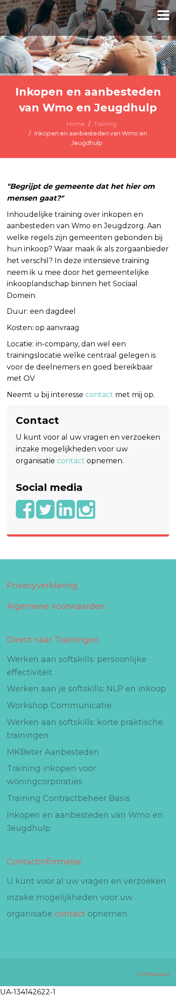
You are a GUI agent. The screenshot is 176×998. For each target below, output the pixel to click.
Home (75, 123)
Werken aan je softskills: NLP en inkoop (86, 689)
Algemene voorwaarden (56, 606)
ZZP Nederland (153, 974)
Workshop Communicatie (59, 705)
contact (99, 394)
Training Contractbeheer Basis (68, 798)
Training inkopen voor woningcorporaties (51, 775)
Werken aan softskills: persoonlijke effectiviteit (77, 665)
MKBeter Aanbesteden (53, 752)
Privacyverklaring (42, 585)
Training (105, 123)
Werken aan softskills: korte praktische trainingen (85, 728)
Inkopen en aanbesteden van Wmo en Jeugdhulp (85, 821)
